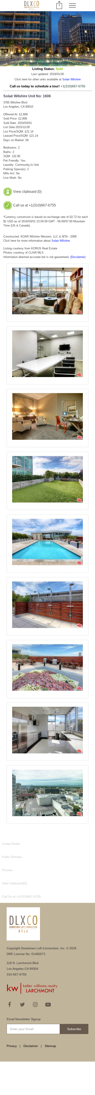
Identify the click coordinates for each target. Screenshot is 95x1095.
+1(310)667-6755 (73, 86)
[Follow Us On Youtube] (48, 1004)
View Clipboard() (14, 883)
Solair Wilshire (71, 79)
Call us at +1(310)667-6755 (34, 205)
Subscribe (74, 1029)
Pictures (7, 870)
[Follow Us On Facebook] (9, 1004)
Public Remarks (12, 857)
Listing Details (11, 843)
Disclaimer (30, 1046)
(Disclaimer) (78, 257)
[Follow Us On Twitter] (22, 1004)
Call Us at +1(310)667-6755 (21, 896)
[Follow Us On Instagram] (35, 1004)
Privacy (12, 1046)
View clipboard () (27, 191)
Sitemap (50, 1046)
